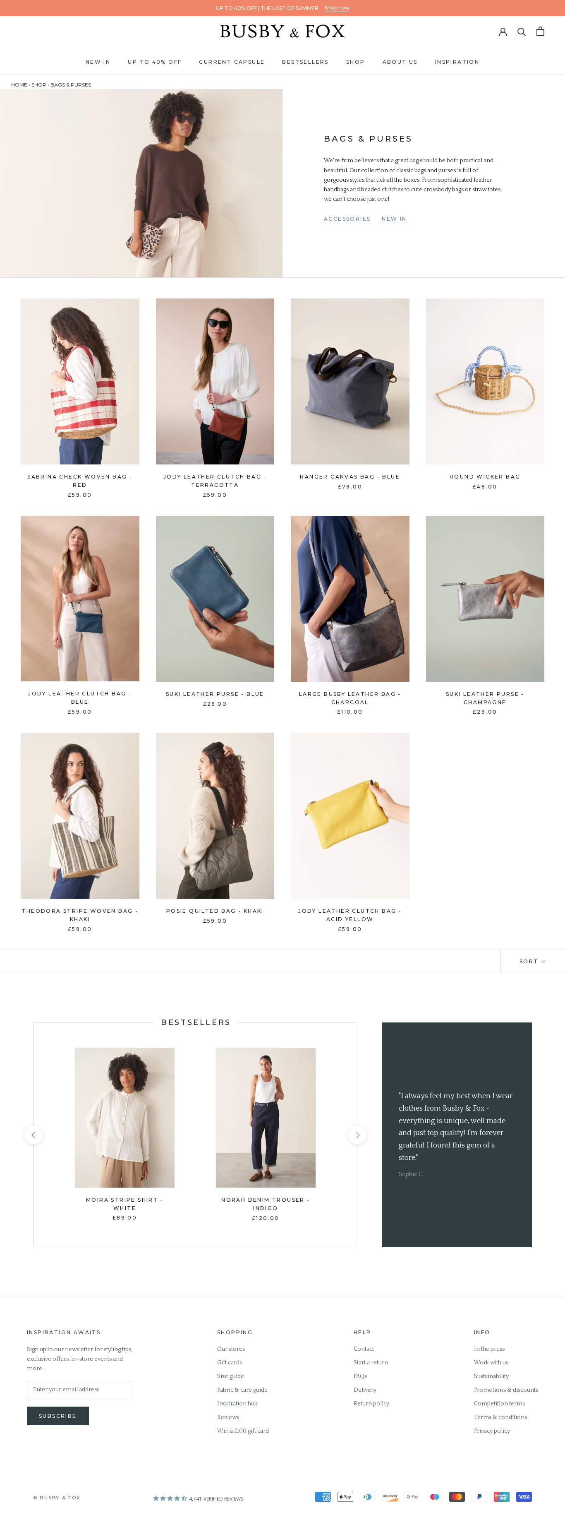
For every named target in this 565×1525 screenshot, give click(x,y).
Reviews (228, 1417)
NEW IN (98, 62)
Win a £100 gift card (243, 1431)
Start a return (371, 1362)
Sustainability (491, 1376)
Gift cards (229, 1362)
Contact (364, 1349)
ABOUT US (400, 62)
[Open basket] (540, 31)
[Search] (521, 31)
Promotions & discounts (506, 1390)
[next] (356, 1135)
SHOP (355, 62)
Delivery (365, 1390)
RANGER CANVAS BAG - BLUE (350, 477)
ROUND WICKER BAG (485, 477)
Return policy (371, 1403)
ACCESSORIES (347, 219)
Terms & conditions (500, 1417)
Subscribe (58, 1416)
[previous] (33, 1135)
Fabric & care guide (242, 1390)
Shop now (337, 8)
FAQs (360, 1376)
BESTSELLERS (305, 62)
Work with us (491, 1362)
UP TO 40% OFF (155, 62)
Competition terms (499, 1403)
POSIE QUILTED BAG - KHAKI (215, 911)
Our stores (231, 1349)
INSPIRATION (457, 62)
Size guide (230, 1376)
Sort (530, 961)
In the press (489, 1349)
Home (19, 85)
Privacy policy (492, 1431)
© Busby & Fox (57, 1498)
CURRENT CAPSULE (232, 62)
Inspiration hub (237, 1403)
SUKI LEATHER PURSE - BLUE (215, 694)
